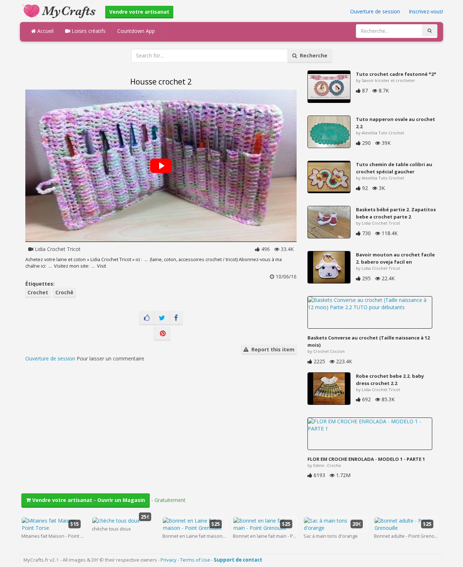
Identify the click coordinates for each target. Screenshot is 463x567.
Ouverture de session (375, 11)
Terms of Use (195, 560)
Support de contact (238, 560)
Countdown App (136, 30)
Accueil (45, 30)
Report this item (271, 349)
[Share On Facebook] (176, 318)
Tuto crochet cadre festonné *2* (396, 74)
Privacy (169, 560)
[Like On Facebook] (146, 318)
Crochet (37, 292)
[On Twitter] (162, 318)
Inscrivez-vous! (426, 11)
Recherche (312, 55)
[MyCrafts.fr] (60, 10)
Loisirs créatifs (88, 30)
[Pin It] (162, 333)
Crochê (64, 292)
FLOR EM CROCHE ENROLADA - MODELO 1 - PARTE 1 (366, 459)
